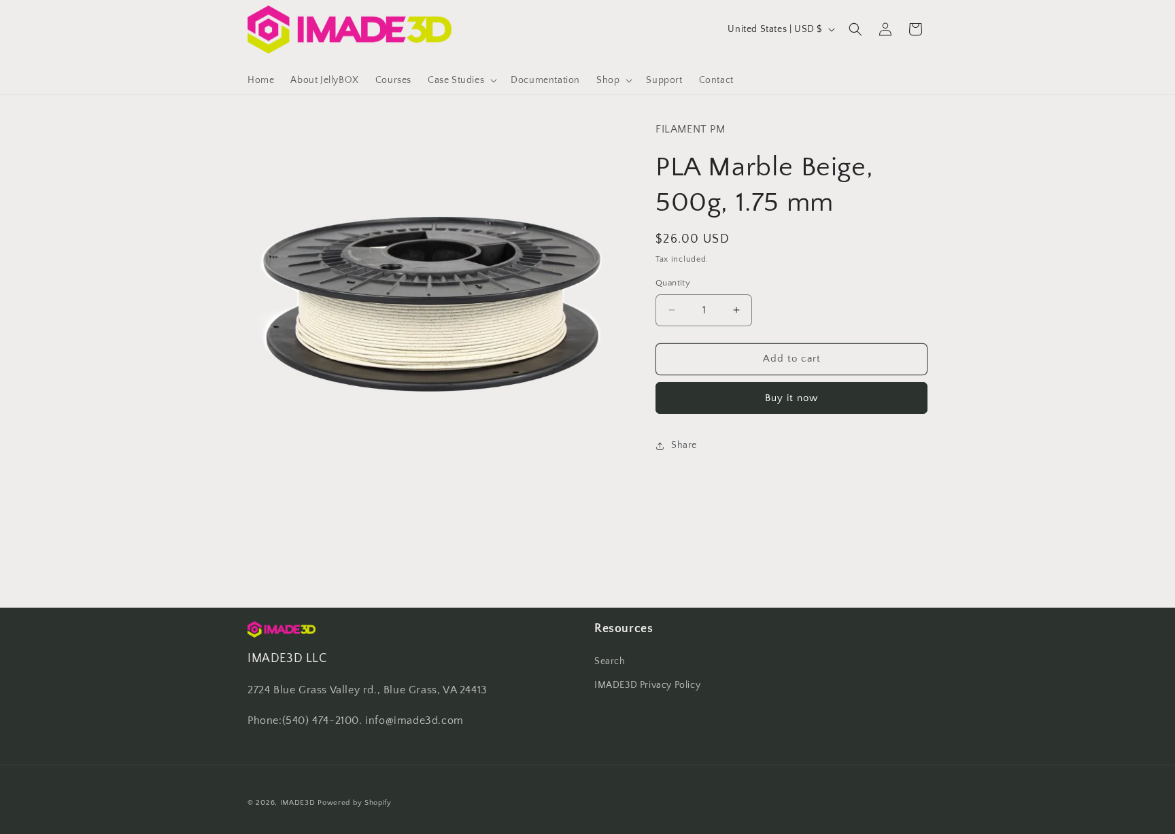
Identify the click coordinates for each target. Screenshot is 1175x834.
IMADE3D (298, 803)
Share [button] (684, 445)
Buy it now (791, 398)
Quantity (672, 283)
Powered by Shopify (355, 803)
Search (610, 661)
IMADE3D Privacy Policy (647, 685)
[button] (461, 80)
